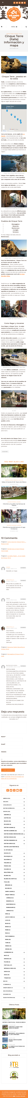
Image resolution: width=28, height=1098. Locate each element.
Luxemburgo (8, 952)
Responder (23, 567)
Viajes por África (9, 997)
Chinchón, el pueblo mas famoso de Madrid (14, 504)
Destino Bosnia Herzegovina (13, 833)
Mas (5, 981)
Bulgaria (7, 824)
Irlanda (7, 875)
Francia (7, 866)
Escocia (7, 853)
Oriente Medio (8, 987)
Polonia (7, 961)
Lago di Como (10, 917)
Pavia (7, 933)
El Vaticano (8, 850)
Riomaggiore (10, 907)
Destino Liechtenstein (11, 846)
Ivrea (7, 913)
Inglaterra (8, 872)
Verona (8, 949)
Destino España (12, 501)
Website (3, 752)
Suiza (6, 974)
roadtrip (5, 451)
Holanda (7, 869)
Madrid (18, 501)
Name (3, 736)
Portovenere (9, 936)
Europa (16, 33)
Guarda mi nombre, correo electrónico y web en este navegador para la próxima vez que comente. (14, 763)
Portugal (8, 965)
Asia (5, 801)
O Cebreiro (7, 984)
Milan (7, 923)
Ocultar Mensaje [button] (20, 1096)
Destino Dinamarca (10, 840)
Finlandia (7, 862)
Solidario (7, 994)
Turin (7, 942)
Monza (8, 926)
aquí (14, 1096)
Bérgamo (8, 885)
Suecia (7, 971)
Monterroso (10, 904)
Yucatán (20, 480)
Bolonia (8, 888)
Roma (8, 939)
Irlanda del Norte (10, 878)
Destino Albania (9, 827)
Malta (6, 955)
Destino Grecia (9, 843)
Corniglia (9, 897)
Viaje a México (14, 480)
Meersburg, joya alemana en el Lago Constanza (14, 528)
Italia (20, 33)
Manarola (10, 901)
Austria (7, 817)
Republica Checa (10, 968)
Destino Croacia (10, 837)
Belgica (7, 821)
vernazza (9, 910)
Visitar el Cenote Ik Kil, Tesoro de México (14, 482)
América (7, 480)
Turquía (7, 978)
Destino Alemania (11, 525)
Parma (7, 929)
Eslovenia (8, 859)
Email (3, 744)
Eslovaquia (8, 856)
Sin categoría (7, 991)
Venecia (8, 945)
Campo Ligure (10, 891)
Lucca (7, 920)
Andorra (7, 814)
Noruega (7, 958)
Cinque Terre (10, 33)
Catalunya (7, 804)
